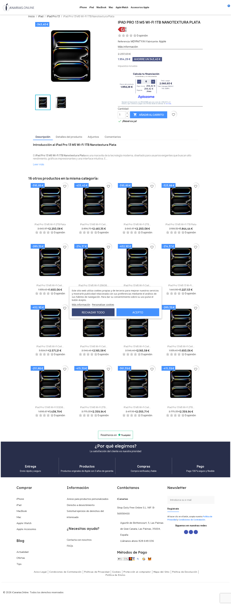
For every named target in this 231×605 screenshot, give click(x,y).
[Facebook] (186, 532)
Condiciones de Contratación (192, 520)
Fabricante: (152, 41)
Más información (81, 304)
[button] (210, 7)
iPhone (83, 7)
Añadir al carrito (148, 115)
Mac (111, 7)
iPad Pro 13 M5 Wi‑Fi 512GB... (50, 407)
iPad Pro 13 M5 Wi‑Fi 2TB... (137, 224)
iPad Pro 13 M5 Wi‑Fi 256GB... (94, 285)
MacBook (101, 7)
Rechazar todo (93, 312)
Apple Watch (122, 7)
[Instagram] (191, 532)
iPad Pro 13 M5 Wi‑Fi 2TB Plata (50, 224)
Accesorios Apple (140, 7)
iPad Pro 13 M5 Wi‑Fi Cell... (93, 224)
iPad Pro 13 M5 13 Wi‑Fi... (181, 285)
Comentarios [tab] (113, 137)
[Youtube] (196, 532)
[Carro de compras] (227, 7)
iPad (91, 7)
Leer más (38, 164)
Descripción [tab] (43, 137)
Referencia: (124, 41)
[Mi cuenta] (223, 7)
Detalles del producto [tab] (69, 137)
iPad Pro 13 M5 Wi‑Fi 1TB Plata (180, 224)
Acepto (137, 312)
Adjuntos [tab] (93, 137)
